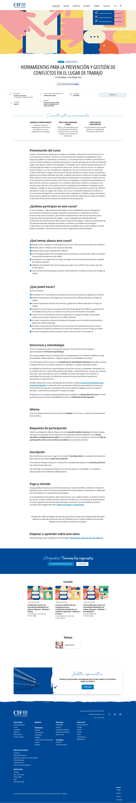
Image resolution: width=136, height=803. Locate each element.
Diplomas (16, 732)
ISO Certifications (19, 760)
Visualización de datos (62, 730)
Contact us (17, 753)
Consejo (79, 727)
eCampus (97, 6)
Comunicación (39, 732)
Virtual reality (17, 777)
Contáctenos (82, 564)
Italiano (119, 796)
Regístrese (87, 687)
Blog (15, 779)
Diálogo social (71, 62)
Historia (79, 730)
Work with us (81, 739)
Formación (56, 6)
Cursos (16, 727)
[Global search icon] (120, 6)
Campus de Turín (19, 762)
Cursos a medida (18, 737)
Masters (66, 6)
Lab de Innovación (61, 745)
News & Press (60, 734)
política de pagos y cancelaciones (70, 504)
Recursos (87, 6)
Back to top (131, 800)
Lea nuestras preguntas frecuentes (61, 564)
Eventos (37, 742)
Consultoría (38, 735)
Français (118, 793)
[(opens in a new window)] (109, 714)
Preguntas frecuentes (20, 755)
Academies (17, 730)
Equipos (79, 732)
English (119, 790)
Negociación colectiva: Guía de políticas (86, 538)
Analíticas (37, 737)
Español (76, 84)
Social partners (81, 737)
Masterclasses (18, 734)
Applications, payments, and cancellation (26, 758)
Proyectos (76, 6)
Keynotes (37, 745)
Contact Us (112, 95)
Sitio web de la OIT (19, 782)
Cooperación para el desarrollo (44, 740)
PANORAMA (59, 725)
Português (119, 800)
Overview (37, 730)
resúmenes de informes (63, 732)
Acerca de (106, 6)
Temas (79, 734)
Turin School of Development (22, 765)
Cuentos (58, 727)
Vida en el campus (19, 774)
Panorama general (19, 725)
